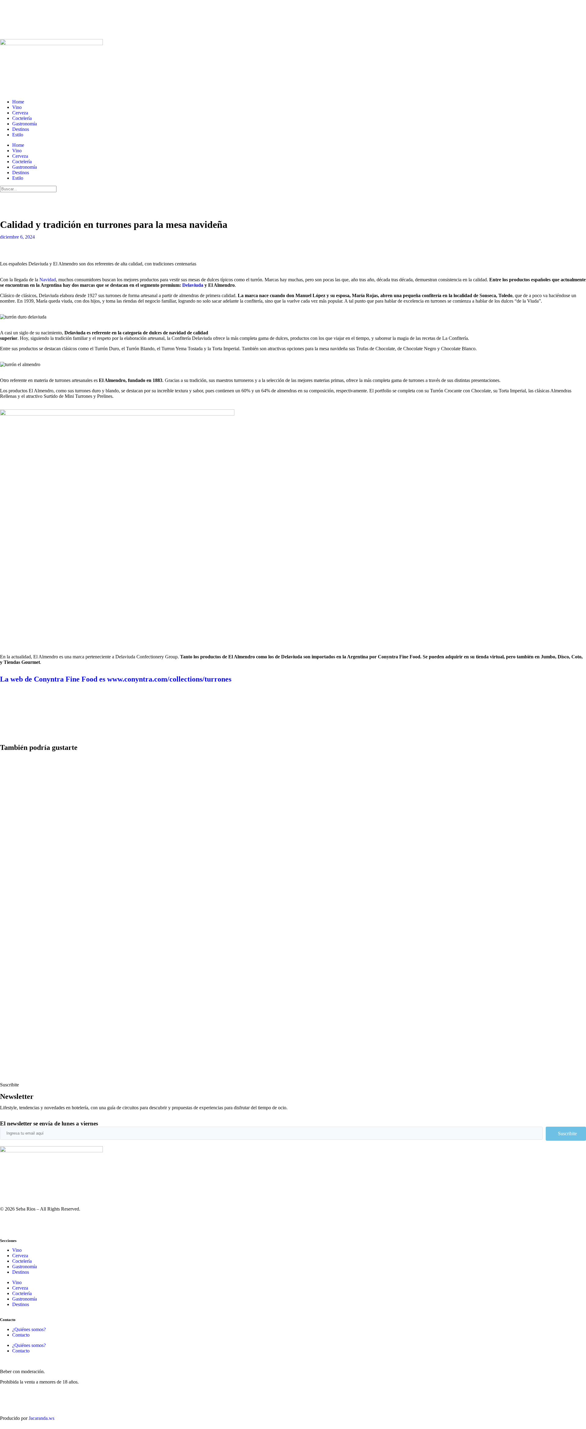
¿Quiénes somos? (29, 1329)
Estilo (17, 134)
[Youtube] (57, 199)
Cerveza (20, 112)
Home (18, 101)
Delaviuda (192, 285)
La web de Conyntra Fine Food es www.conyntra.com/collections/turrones (115, 679)
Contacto (21, 1334)
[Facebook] (40, 1224)
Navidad (47, 279)
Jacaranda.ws (41, 1418)
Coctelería (22, 118)
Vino (17, 107)
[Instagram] (7, 199)
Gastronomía (24, 123)
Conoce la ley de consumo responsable (37, 1392)
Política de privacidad (21, 1402)
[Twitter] (24, 199)
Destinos (20, 129)
